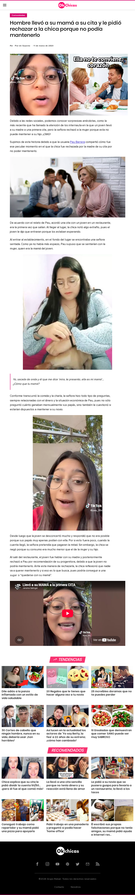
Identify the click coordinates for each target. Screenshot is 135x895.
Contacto (59, 887)
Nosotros (76, 887)
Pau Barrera (77, 142)
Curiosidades (18, 15)
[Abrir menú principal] (5, 5)
